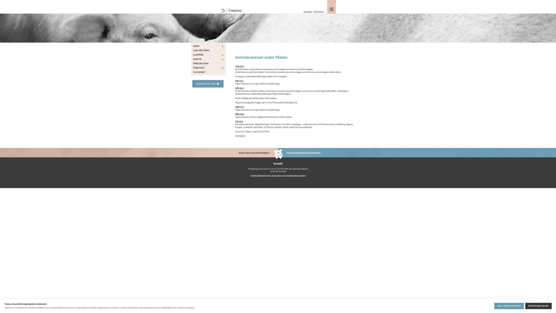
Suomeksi (308, 11)
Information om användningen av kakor (288, 175)
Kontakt (278, 163)
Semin (196, 45)
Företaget (199, 67)
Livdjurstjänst (201, 50)
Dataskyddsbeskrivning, (260, 175)
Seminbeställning (206, 83)
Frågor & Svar (201, 63)
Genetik (197, 59)
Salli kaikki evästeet (509, 306)
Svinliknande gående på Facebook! (304, 152)
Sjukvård (198, 54)
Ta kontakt (199, 72)
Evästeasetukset (538, 306)
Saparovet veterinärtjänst (254, 152)
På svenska (319, 11)
